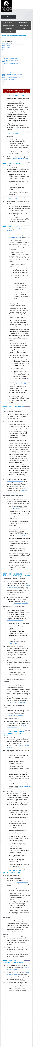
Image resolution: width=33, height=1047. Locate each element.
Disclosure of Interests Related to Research (13, 68)
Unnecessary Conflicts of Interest (11, 58)
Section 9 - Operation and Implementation (11, 77)
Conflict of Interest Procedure (20, 158)
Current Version (8, 22)
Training (5, 84)
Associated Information (8, 25)
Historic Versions (24, 25)
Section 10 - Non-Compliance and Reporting (11, 86)
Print (24, 28)
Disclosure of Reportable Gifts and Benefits (13, 70)
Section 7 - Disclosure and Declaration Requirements (10, 61)
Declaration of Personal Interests (11, 65)
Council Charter (13, 643)
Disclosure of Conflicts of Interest (11, 63)
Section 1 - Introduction (7, 43)
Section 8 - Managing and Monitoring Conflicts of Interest (12, 75)
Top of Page (27, 132)
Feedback (8, 31)
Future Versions (8, 28)
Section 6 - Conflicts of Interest (8, 54)
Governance (6, 81)
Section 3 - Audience (6, 47)
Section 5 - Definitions (6, 51)
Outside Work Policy (21, 384)
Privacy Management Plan (21, 603)
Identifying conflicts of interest (10, 56)
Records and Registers (8, 72)
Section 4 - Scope (5, 49)
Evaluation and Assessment (9, 79)
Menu (8, 17)
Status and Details (23, 22)
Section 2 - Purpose (6, 45)
